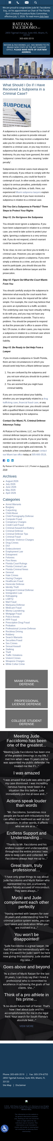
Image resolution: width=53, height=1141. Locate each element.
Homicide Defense (15, 584)
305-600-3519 (27, 38)
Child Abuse (12, 513)
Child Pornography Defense (20, 516)
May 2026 (11, 490)
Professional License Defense (21, 628)
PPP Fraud (11, 620)
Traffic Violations (14, 655)
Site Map (7, 1085)
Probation (10, 625)
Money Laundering (15, 611)
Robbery (10, 634)
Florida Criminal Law (16, 566)
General (10, 572)
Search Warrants (14, 637)
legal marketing (32, 1108)
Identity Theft (12, 587)
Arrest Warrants (13, 504)
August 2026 (12, 481)
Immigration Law (14, 593)
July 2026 (10, 484)
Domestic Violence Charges (20, 540)
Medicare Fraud (13, 608)
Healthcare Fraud (14, 581)
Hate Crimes (12, 575)
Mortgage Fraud (14, 614)
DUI (8, 546)
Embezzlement (13, 549)
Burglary (10, 507)
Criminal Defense (14, 531)
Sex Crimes (11, 643)
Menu (10, 2)
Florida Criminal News (17, 569)
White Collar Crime (15, 664)
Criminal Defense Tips (17, 534)
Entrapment (11, 554)
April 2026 (11, 493)
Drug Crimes (12, 543)
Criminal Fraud (13, 537)
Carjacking (11, 510)
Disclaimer (21, 1085)
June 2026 (11, 487)
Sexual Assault (13, 646)
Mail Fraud (11, 602)
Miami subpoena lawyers (28, 192)
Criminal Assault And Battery (20, 528)
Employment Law (14, 551)
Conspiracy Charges (16, 522)
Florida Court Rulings (16, 563)
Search (36, 2)
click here (44, 16)
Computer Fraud (14, 519)
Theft (8, 652)
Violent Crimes (13, 658)
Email (26, 2)
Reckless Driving (14, 631)
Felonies (10, 557)
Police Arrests (13, 617)
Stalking (10, 649)
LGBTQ (9, 599)
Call (18, 2)
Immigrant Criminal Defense (20, 590)
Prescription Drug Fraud (18, 622)
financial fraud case (28, 402)
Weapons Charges (15, 661)
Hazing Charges (14, 578)
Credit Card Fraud (15, 525)
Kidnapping (11, 596)
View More (26, 1026)
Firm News (11, 560)
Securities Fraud (14, 640)
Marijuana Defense (15, 605)
